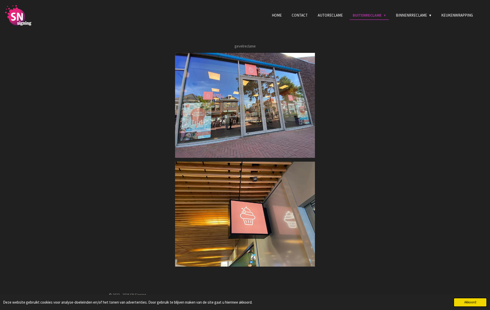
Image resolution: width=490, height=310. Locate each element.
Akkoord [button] (470, 302)
